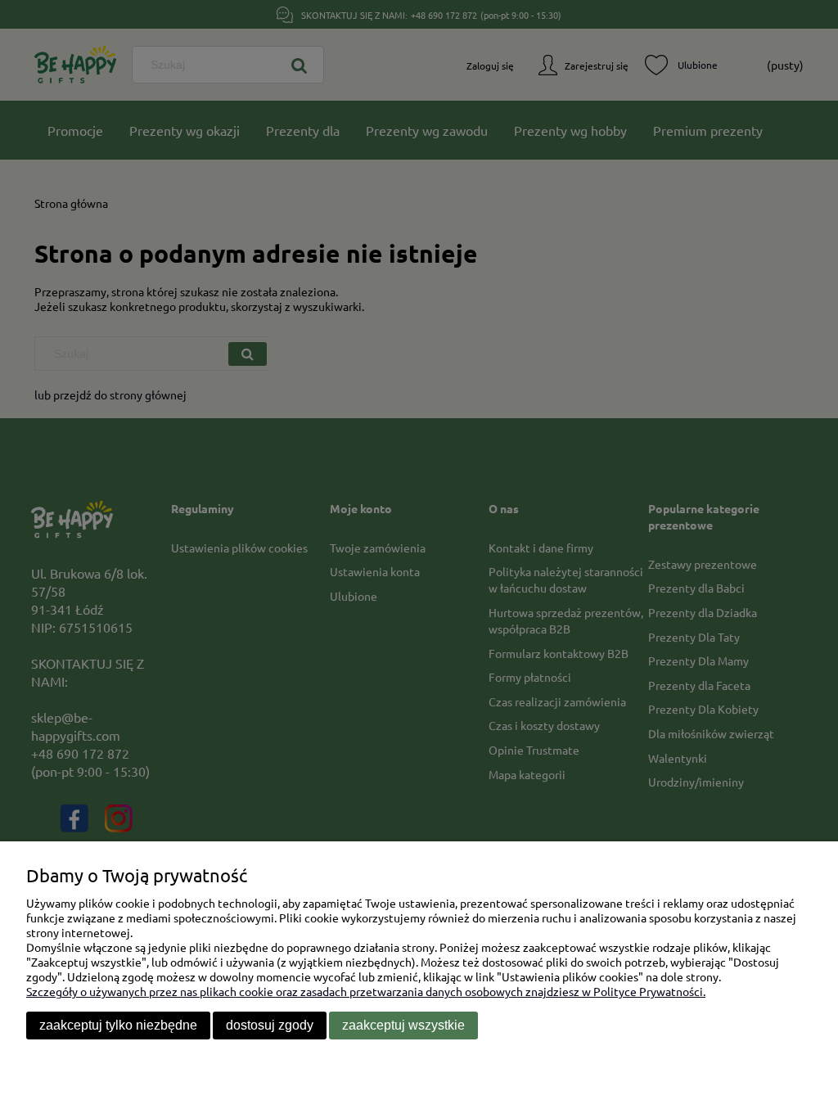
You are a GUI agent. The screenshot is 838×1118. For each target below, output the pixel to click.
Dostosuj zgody (269, 1025)
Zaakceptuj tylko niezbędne (118, 1025)
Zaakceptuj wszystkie (403, 1025)
